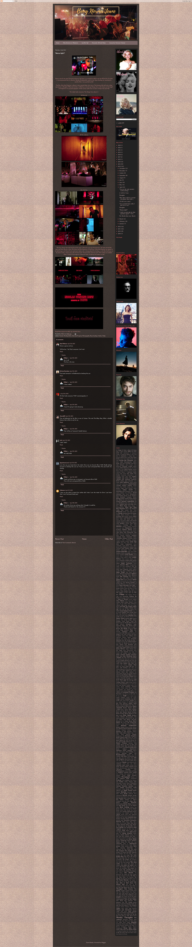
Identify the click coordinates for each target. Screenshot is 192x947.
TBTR (122, 846)
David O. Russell (124, 556)
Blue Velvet (133, 510)
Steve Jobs (125, 839)
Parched (131, 765)
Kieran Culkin (119, 680)
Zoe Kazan (124, 934)
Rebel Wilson (119, 793)
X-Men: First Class (124, 929)
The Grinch (124, 863)
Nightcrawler (133, 749)
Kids (135, 679)
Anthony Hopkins (127, 485)
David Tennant (132, 556)
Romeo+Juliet (119, 804)
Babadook (118, 494)
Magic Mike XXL (132, 705)
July (120, 180)
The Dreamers (133, 859)
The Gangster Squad (131, 861)
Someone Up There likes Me (129, 829)
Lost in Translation (125, 699)
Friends (127, 597)
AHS (121, 463)
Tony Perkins (124, 896)
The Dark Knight (125, 855)
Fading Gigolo (123, 586)
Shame (127, 818)
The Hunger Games (125, 866)
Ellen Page (119, 578)
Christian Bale (128, 534)
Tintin (123, 892)
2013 (119, 166)
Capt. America (132, 522)
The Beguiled (123, 852)
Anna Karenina (129, 480)
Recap (125, 793)
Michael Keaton (128, 727)
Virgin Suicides (132, 911)
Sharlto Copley (133, 818)
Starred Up (125, 837)
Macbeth (131, 702)
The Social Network (122, 880)
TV (126, 902)
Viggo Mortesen (132, 908)
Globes (126, 608)
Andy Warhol (132, 478)
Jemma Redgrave (132, 653)
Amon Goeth (119, 473)
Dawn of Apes (119, 557)
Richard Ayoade (132, 795)
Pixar (127, 778)
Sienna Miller (129, 821)
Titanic (127, 892)
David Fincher (129, 554)
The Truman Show (132, 881)
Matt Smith (127, 715)
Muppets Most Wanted (131, 738)
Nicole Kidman (121, 749)
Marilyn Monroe (127, 707)
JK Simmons (119, 659)
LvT (127, 702)
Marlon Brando (128, 710)
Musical (121, 740)
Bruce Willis (119, 519)
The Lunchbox (127, 869)
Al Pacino (127, 463)
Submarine (119, 843)
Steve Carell (119, 839)
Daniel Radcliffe (121, 551)
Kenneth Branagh (125, 678)
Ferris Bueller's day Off (127, 591)
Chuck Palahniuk (126, 539)
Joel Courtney (123, 662)
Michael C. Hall (120, 724)
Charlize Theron (127, 529)
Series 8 (123, 816)
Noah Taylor (122, 751)
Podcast (118, 780)
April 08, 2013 (73, 503)
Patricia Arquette (129, 766)
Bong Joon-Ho (133, 511)
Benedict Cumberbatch (128, 501)
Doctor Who (124, 565)
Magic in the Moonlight (122, 705)
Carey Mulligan (120, 523)
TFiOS (135, 846)
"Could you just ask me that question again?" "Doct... (127, 213)
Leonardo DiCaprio (128, 692)
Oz (134, 762)
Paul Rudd (130, 768)
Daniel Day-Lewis (121, 550)
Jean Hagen (131, 651)
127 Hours (133, 450)
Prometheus (133, 783)
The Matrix (119, 872)
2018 (119, 154)
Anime (122, 480)
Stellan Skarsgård (132, 837)
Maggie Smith (133, 703)
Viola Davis (124, 911)
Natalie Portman (121, 743)
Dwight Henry (119, 570)
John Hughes (123, 663)
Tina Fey (118, 892)
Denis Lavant (125, 559)
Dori (127, 568)
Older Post (109, 539)
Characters (128, 528)
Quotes (122, 787)
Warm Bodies (127, 914)
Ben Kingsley (131, 500)
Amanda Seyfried (124, 470)
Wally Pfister (120, 914)
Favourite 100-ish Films (99, 43)
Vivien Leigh (126, 912)
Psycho (117, 784)
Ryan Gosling (93, 336)
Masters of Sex (132, 713)
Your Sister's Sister (132, 932)
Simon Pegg (129, 824)
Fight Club (131, 592)
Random (123, 792)
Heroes (118, 622)
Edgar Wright (120, 572)
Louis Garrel (123, 700)
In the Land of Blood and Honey (128, 634)
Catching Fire (127, 525)
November (122, 170)
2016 (119, 159)
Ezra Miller (132, 585)
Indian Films (125, 635)
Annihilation (125, 484)
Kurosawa (125, 683)
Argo (122, 488)
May (120, 184)
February (122, 221)
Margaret (131, 706)
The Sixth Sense (124, 878)
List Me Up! (85, 43)
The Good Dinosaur (125, 862)
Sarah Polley (123, 810)
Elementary (118, 575)
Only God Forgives (77, 336)
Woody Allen (128, 928)
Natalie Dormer (132, 741)
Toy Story (134, 896)
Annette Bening (133, 482)
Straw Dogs (133, 842)
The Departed (131, 858)
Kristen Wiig (119, 683)
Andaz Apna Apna (126, 476)
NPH (135, 753)
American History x (121, 472)
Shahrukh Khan (132, 817)
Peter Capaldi (132, 772)
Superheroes (133, 843)
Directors (134, 561)
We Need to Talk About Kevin (127, 915)
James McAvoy (120, 649)
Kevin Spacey (119, 679)
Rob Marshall (119, 798)
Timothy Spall (133, 890)
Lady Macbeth (122, 685)
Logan (135, 696)
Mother (118, 737)
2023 (119, 145)
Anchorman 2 (130, 475)
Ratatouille (129, 792)
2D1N (117, 453)
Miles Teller (119, 733)
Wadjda (132, 912)
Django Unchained (126, 563)
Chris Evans (119, 532)
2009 (119, 233)
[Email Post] (75, 334)
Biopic (117, 504)
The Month (128, 873)
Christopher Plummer (121, 538)
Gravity (124, 612)
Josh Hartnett (124, 667)
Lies (129, 694)
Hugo (131, 630)
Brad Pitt (130, 513)
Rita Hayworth (133, 796)
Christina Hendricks (125, 535)
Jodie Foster (132, 660)
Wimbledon (118, 923)
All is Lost (121, 469)
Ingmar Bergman (132, 637)
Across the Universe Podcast (117, 43)
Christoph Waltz (120, 536)
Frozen (131, 597)
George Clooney (128, 602)
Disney (118, 563)
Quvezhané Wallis (120, 789)
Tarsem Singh (128, 845)
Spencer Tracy (126, 832)
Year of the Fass (130, 931)
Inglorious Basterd (121, 637)
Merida (130, 721)
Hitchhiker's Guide (131, 624)
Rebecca (134, 792)
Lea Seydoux (119, 689)
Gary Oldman (120, 600)
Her (135, 621)
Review (125, 795)
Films (121, 594)
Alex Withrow (63, 343)
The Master (127, 871)
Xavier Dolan (132, 929)
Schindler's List (120, 813)
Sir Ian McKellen (128, 826)
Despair (127, 560)
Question (130, 786)
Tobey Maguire (133, 892)
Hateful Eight (128, 618)
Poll (117, 781)
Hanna (126, 615)
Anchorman (123, 475)
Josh (61, 440)
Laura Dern (133, 685)
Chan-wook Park (120, 528)
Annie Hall (118, 484)
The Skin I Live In (132, 878)
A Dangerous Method (125, 454)
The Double (126, 859)
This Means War (125, 887)
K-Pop (130, 673)
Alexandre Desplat (127, 466)
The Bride (128, 853)
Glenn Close (121, 608)
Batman (121, 495)
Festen (135, 591)
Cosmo (135, 544)
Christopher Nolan (131, 536)
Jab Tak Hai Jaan (132, 643)
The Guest (131, 863)
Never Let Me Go (126, 744)
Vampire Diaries (120, 906)
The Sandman (130, 877)
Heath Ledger (128, 620)
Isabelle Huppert (132, 641)
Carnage (127, 523)
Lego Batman (124, 691)
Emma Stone (120, 579)
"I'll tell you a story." (125, 201)
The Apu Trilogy (126, 849)
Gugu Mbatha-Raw (123, 613)
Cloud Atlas (133, 541)
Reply (61, 351)
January (121, 223)
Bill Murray (122, 503)
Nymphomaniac (120, 754)
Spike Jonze (133, 832)
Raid (135, 789)
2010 (119, 231)
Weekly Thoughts (124, 917)
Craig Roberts (125, 545)
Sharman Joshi (119, 820)
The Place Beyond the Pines (123, 875)
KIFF (125, 680)
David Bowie (134, 553)
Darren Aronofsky (125, 553)
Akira (123, 463)
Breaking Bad (120, 516)
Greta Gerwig (129, 612)
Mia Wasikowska (132, 722)
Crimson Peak (132, 547)
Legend (118, 691)
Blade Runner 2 (132, 505)
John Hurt (131, 663)
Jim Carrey (127, 657)
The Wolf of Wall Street (124, 883)
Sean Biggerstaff (132, 814)
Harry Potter (120, 618)
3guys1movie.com (64, 462)
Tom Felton (131, 893)
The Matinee (133, 871)
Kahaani (134, 673)
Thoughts (122, 195)
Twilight (122, 904)
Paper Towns (125, 765)
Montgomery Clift (120, 736)
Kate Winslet (130, 676)
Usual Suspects (124, 905)
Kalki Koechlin (120, 675)
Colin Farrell (130, 542)
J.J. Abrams (125, 643)
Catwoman (134, 526)
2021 (119, 150)
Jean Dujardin (124, 651)
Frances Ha (132, 596)
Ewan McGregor (124, 585)
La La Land (131, 683)
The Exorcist (119, 861)
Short (123, 821)
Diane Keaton (132, 560)
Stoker (118, 842)
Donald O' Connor (120, 568)
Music (117, 740)
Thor (131, 887)
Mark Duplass (124, 709)
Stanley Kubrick (125, 834)
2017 (119, 157)
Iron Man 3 (133, 640)
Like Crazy (120, 696)
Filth (126, 594)
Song (123, 830)
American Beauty (132, 470)
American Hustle (131, 472)
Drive (135, 568)
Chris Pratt (121, 534)
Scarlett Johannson (128, 811)
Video (104, 336)
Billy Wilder (133, 503)
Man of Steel (125, 706)
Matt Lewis (119, 715)
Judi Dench (134, 669)
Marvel (126, 713)
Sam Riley (122, 808)
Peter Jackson (127, 774)
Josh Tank (131, 667)
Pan (131, 763)
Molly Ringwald (125, 734)
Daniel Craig (133, 548)
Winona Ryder (125, 923)
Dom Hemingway (126, 566)
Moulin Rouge (124, 737)
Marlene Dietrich (120, 710)
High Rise (122, 622)
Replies (64, 355)
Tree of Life (128, 899)
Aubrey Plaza (133, 491)
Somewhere (118, 830)
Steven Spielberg (131, 840)
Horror (125, 627)
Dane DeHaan (125, 548)
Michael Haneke (120, 727)
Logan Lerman (120, 697)
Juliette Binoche (122, 673)
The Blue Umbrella (131, 852)
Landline (128, 685)
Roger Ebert (133, 801)
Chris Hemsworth (128, 532)
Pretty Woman (129, 781)
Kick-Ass (126, 679)
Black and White (129, 504)
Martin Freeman (132, 712)
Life (132, 694)
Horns (121, 627)
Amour (124, 473)
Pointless (127, 780)
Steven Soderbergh (121, 840)
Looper (118, 699)
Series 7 (118, 816)
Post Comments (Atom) (69, 542)
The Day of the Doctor (130, 856)
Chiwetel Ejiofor (126, 531)
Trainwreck (130, 897)
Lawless (134, 688)
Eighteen (133, 573)
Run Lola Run (129, 805)
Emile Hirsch (126, 578)
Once (135, 756)
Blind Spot (128, 507)
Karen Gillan (128, 675)
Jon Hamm (122, 666)
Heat (122, 620)
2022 (119, 147)
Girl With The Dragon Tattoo (128, 606)
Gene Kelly (133, 600)
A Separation (122, 456)
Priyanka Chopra (126, 783)
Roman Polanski (122, 802)
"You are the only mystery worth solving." (126, 189)
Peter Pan (134, 774)
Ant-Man (118, 485)
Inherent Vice (119, 638)
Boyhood (125, 513)
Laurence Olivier (120, 688)
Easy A (125, 570)
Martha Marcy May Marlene (126, 711)
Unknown (62, 490)
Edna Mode (129, 572)
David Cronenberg (120, 554)
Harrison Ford (133, 616)
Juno (128, 673)
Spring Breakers (127, 833)
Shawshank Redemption (130, 820)
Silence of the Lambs (121, 823)
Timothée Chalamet (125, 890)
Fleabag (130, 594)
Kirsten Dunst (125, 682)
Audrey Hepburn (120, 492)
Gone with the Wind (124, 609)
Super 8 (125, 843)
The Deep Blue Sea (121, 858)
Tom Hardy (122, 895)
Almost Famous (128, 469)
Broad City (128, 517)
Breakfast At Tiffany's (130, 514)
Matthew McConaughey (127, 716)
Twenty (118, 904)
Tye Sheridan (127, 904)
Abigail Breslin (129, 458)
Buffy (132, 519)
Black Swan (123, 505)
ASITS (123, 491)
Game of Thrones (123, 599)
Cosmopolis (118, 545)
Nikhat (66, 358)
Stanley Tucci (133, 834)
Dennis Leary (133, 559)
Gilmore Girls (119, 605)
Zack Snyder (119, 934)
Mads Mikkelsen (123, 703)
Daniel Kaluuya (132, 550)
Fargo (121, 589)
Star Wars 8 (119, 837)
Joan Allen (124, 659)
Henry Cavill (129, 621)
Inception (118, 635)
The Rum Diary (120, 877)
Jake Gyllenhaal (126, 646)
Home (57, 43)
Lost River (133, 699)
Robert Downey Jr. (126, 799)
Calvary (123, 522)
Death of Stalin (127, 557)
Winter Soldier (132, 923)
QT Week (129, 784)
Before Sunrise (125, 498)
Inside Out (127, 638)
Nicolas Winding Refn (65, 336)
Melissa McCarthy (131, 719)
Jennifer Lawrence (131, 654)
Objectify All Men (131, 754)
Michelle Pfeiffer (132, 728)
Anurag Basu (130, 487)
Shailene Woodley (120, 818)
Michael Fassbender (128, 725)
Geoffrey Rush (120, 602)
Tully (123, 902)
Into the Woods (126, 640)
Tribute (134, 899)
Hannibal (130, 615)
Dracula (131, 568)
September (122, 175)
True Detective (128, 900)
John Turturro (124, 664)
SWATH (122, 845)
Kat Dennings (123, 676)
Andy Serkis (125, 478)
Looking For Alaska (131, 697)
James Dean (119, 647)
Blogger (103, 942)
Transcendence (120, 899)
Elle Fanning (124, 576)
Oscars (124, 762)
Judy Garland (126, 670)
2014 (119, 164)
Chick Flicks (119, 531)
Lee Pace (134, 689)
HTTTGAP (130, 628)
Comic (122, 544)
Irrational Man (124, 641)
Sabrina (132, 807)
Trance (134, 897)
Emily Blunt (133, 578)
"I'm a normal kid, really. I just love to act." (127, 204)
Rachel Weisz (129, 789)
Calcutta (118, 522)
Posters (121, 781)
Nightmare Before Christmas (124, 750)
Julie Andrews (130, 672)
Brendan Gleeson (128, 516)
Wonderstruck (119, 928)
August (121, 178)
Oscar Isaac (119, 762)
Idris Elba (124, 633)
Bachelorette (133, 494)
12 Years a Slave (126, 450)
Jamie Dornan (129, 649)
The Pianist (124, 874)
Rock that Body (125, 801)
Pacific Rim (126, 763)
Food (120, 596)
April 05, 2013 (73, 358)
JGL (123, 657)
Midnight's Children (131, 731)
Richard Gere (126, 796)
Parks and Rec (120, 766)
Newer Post (59, 539)
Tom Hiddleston (130, 895)
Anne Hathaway (124, 482)
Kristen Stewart (132, 682)
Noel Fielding (130, 751)
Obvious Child (119, 756)
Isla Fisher (118, 643)
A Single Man (131, 456)
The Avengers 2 (129, 850)
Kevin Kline (134, 678)
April (121, 187)
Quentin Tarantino (121, 786)
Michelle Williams (121, 730)
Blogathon (122, 508)
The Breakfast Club (121, 853)
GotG (117, 611)
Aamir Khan (130, 457)
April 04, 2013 (71, 343)
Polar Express (133, 780)
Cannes (127, 522)
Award (134, 492)
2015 (119, 161)
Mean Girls (122, 719)
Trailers (100, 336)
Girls (117, 608)
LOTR (117, 700)
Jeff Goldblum (124, 653)
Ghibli (125, 603)
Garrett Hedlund (132, 599)
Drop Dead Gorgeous (122, 569)
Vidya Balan (124, 908)
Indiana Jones (132, 635)
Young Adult (125, 932)
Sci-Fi (131, 813)
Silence (135, 821)
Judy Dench (119, 670)
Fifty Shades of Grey (122, 592)
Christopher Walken (132, 538)
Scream (122, 814)
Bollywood (119, 511)
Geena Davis (128, 600)
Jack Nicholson (129, 644)
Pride (135, 781)
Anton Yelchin (123, 487)
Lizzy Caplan (130, 696)
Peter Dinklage (119, 774)
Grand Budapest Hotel (125, 611)
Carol (131, 523)
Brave (122, 514)
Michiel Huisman (132, 730)
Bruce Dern (133, 517)
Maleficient (118, 706)
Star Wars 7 (133, 836)
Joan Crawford (131, 659)
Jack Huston (119, 644)
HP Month (124, 628)
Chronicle (118, 539)
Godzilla (131, 608)
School (127, 813)
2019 (119, 152)
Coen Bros (123, 542)
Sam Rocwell (129, 808)
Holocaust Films (120, 625)
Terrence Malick (129, 846)
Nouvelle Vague (127, 753)
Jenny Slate (119, 656)
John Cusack (131, 662)
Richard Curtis (119, 796)
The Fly (124, 861)
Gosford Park (133, 609)
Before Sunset (132, 498)
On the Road (131, 756)
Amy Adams (130, 473)
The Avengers (120, 850)
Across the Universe (126, 460)
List (124, 695)
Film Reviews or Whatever (70, 43)
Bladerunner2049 (120, 507)
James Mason (133, 647)
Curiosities (118, 548)
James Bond (133, 646)
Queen (134, 784)
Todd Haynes (125, 893)
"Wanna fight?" (123, 210)
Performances (120, 771)
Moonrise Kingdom (130, 736)
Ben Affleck (119, 500)
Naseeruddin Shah (124, 741)
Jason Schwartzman (128, 650)
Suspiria (118, 845)
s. (60, 393)
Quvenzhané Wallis (130, 787)
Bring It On (122, 517)
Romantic (133, 802)
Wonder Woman (132, 926)
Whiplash (133, 922)
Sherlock (118, 821)
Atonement (127, 491)
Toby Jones (118, 893)
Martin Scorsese (120, 713)
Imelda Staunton (131, 633)
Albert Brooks (129, 465)
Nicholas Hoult (120, 746)
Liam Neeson (125, 694)
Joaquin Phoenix (124, 660)
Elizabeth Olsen (126, 575)
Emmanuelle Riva (125, 581)
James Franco (126, 647)
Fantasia (129, 586)
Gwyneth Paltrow (132, 613)
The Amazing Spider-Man (124, 848)
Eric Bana (122, 582)
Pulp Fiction (123, 784)
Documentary (133, 565)
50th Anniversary (124, 453)
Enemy (131, 581)
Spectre (121, 832)
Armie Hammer (129, 488)
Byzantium (123, 520)
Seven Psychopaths (129, 816)
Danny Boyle (131, 551)
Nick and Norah (129, 746)
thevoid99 (62, 416)
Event (117, 585)
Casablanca (118, 525)
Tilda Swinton (128, 889)
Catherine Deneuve (126, 526)
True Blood (119, 900)
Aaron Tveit (123, 458)
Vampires (127, 906)
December (122, 168)
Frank (117, 597)
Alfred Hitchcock (124, 467)
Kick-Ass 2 (131, 679)
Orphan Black (133, 760)
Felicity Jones (127, 589)
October (121, 173)
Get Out (121, 603)
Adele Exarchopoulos (126, 462)
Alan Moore (133, 463)
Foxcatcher (125, 596)
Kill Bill (129, 680)
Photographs (85, 336)
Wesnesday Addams (128, 919)
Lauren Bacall (120, 686)
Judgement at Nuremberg (125, 669)
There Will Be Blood (128, 885)
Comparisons (128, 544)
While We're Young (124, 922)
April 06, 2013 (73, 477)
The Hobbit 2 (130, 865)
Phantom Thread (120, 775)
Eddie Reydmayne (131, 570)
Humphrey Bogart (127, 631)
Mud (121, 738)
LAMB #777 (121, 123)
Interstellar (133, 638)
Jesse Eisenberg (127, 656)
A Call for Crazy (124, 193)
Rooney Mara (127, 804)
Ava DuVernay (128, 492)
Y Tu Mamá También (121, 931)
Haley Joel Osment (120, 615)
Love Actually (130, 700)
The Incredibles (123, 868)
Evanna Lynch (132, 583)
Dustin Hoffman (132, 569)
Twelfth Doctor (132, 902)
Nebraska (131, 743)
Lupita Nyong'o (122, 702)
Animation (127, 479)
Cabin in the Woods (131, 520)
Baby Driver (125, 494)
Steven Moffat (132, 839)
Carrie (134, 523)
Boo (117, 513)
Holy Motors (129, 625)
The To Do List (123, 881)
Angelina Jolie (120, 479)
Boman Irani (126, 511)
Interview (119, 640)
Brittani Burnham (64, 371)
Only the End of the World (122, 760)
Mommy (134, 734)
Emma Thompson (128, 579)
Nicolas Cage (122, 747)
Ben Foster (125, 500)
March (121, 219)
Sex (121, 817)
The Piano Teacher (132, 874)
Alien (130, 467)
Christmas (134, 535)
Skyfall (121, 827)
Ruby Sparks (122, 805)
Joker (117, 666)
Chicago (134, 529)
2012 (119, 226)
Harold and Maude (124, 616)
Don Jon (134, 566)
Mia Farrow (124, 722)
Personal (126, 772)
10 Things (118, 450)
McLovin (130, 718)
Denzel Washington (120, 560)
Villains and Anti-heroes (124, 910)
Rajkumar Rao (119, 790)
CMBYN (118, 542)
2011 (119, 229)
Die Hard (129, 561)
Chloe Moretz (133, 531)
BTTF (128, 519)
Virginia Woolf (119, 912)
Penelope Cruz (131, 769)
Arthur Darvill (128, 490)
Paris (135, 765)
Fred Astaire (123, 597)
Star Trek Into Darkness (122, 836)
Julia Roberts (133, 670)
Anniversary (132, 484)
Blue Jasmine (124, 510)
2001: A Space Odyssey (122, 451)
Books (120, 513)
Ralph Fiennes (128, 790)
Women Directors (120, 925)
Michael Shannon (123, 728)
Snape (125, 827)
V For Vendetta (132, 905)
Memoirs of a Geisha (122, 721)
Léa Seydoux (127, 689)
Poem (123, 780)
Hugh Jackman (124, 630)
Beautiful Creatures (125, 497)
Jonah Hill (128, 666)
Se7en (126, 814)
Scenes (134, 811)
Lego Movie (131, 691)
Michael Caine (128, 724)
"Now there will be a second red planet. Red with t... (127, 198)
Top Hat (129, 896)
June (120, 182)
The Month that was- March (127, 216)
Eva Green (126, 583)
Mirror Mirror (127, 733)
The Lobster (131, 868)
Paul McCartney (123, 768)
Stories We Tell (125, 842)
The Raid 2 (133, 875)
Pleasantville (133, 778)
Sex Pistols (125, 817)
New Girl (134, 744)
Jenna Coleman (120, 654)
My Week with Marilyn (129, 740)
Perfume (126, 771)
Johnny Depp (132, 664)
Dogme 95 (119, 566)
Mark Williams (132, 709)
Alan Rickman (120, 465)
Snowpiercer (130, 827)
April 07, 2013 (69, 490)
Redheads (131, 793)
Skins (117, 827)
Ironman (118, 641)
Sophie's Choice (129, 830)
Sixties (135, 826)
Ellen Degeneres (132, 576)
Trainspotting (124, 897)
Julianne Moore (120, 672)
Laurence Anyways (130, 686)
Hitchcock (122, 624)
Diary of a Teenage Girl (121, 561)
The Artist (133, 849)
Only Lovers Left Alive (130, 759)
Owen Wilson (130, 762)
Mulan (124, 738)
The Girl (118, 862)
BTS (125, 519)
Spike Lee (118, 833)
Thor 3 (134, 887)
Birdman (122, 504)
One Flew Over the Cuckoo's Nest (124, 757)
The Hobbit (124, 865)
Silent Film (130, 823)
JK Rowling (133, 657)
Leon (121, 692)
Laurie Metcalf (128, 688)
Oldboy (125, 756)
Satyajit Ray (130, 810)
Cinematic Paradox (124, 541)
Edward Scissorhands (125, 573)
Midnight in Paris (121, 731)
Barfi (117, 495)
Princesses (118, 783)
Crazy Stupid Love (124, 547)
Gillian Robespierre (132, 603)
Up (120, 905)
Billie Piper (127, 503)
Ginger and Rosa (128, 605)
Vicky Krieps (133, 906)
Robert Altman (127, 798)
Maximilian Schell (123, 718)
